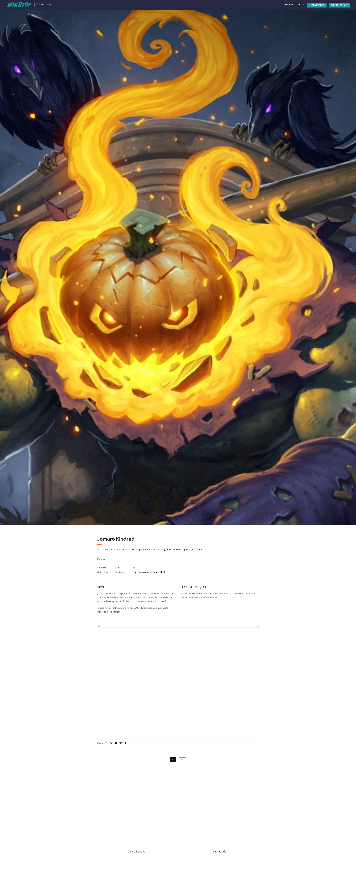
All (173, 760)
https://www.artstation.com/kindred (149, 572)
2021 (182, 760)
